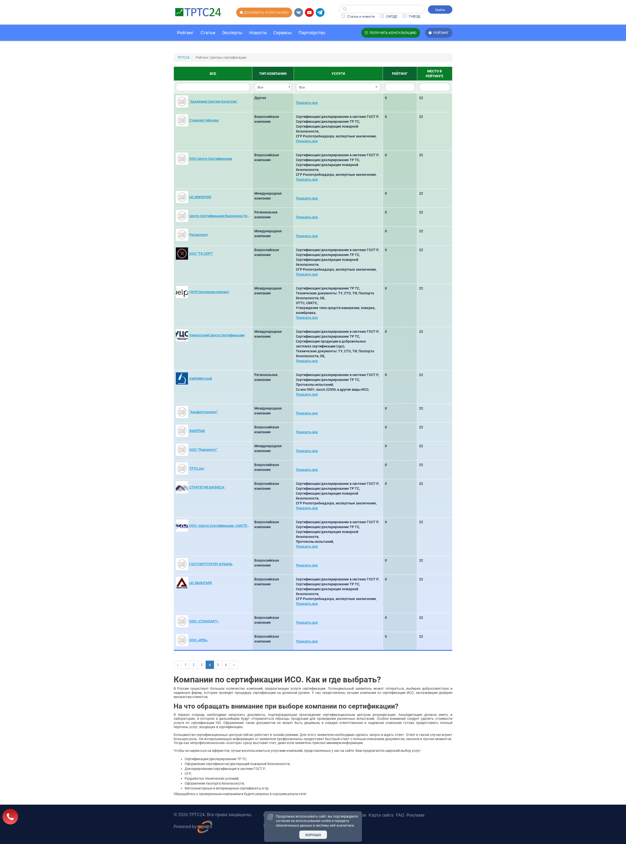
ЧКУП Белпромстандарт (209, 292)
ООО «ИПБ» (198, 640)
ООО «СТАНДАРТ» (204, 621)
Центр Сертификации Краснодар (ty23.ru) (220, 216)
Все (213, 74)
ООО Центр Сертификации (210, 159)
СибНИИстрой (200, 378)
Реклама (415, 815)
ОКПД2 (391, 16)
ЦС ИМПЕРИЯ (200, 197)
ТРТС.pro (196, 468)
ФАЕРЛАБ (197, 431)
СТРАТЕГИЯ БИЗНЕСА (206, 487)
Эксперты (232, 32)
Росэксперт (198, 235)
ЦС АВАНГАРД (200, 583)
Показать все (307, 103)
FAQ (400, 815)
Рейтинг (185, 32)
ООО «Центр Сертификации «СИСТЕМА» (220, 526)
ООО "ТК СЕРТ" (201, 253)
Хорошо (313, 834)
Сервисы (282, 32)
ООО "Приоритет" (203, 450)
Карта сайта (381, 815)
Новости (258, 32)
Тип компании (273, 74)
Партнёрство (312, 32)
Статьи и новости (360, 16)
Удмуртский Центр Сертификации (217, 335)
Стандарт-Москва (204, 120)
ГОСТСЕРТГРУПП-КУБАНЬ (211, 564)
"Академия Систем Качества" (213, 101)
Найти (440, 9)
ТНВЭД (414, 16)
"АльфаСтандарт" (203, 412)
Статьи (208, 32)
